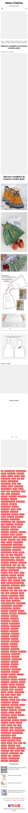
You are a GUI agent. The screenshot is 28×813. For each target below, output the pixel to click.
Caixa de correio (9, 524)
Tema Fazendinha (20, 748)
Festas (10, 572)
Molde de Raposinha (16, 659)
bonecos (22, 514)
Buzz (14, 521)
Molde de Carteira (5, 628)
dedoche (15, 552)
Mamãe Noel (4, 595)
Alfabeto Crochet (11, 473)
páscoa (16, 697)
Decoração (9, 542)
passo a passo (5, 699)
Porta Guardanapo (5, 715)
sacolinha (4, 740)
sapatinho (10, 743)
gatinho (3, 582)
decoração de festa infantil (18, 547)
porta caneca (4, 710)
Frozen (10, 580)
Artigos (13, 483)
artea (22, 478)
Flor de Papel (20, 575)
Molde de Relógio (5, 661)
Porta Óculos (21, 715)
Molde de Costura (14, 636)
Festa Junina (4, 572)
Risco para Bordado (6, 738)
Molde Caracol (5, 610)
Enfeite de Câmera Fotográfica (8, 560)
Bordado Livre (10, 516)
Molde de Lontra (22, 651)
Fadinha (3, 567)
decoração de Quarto (6, 549)
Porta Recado (15, 720)
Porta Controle (22, 710)
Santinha (3, 743)
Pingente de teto (14, 704)
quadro (19, 725)
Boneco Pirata (15, 514)
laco (25, 590)
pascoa (10, 697)
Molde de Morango (6, 654)
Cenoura (12, 534)
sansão (18, 740)
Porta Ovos (4, 717)
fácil (23, 565)
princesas (9, 725)
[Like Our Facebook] (9, 805)
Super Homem (12, 745)
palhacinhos (4, 697)
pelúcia (18, 699)
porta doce (11, 712)
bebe (8, 491)
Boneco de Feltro (14, 511)
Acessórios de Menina (9, 471)
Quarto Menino (5, 730)
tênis (12, 750)
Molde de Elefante (5, 641)
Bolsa (3, 493)
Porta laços (13, 715)
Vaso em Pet (4, 758)
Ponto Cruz (17, 707)
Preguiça (3, 725)
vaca (10, 755)
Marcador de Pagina (13, 595)
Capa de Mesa (22, 532)
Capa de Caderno (14, 529)
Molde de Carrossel (15, 626)
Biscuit (23, 491)
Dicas (3, 554)
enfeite (23, 557)
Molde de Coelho (15, 633)
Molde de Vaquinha (16, 669)
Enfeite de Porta (13, 562)
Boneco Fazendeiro (6, 514)
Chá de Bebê (19, 534)
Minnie (22, 598)
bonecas (13, 509)
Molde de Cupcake (5, 638)
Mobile (3, 600)
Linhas (7, 593)
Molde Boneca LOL (21, 603)
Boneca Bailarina (12, 496)
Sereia (15, 743)
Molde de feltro (5, 643)
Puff (15, 725)
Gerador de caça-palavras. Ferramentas (15, 582)
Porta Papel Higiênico (6, 720)
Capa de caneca (5, 532)
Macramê (21, 593)
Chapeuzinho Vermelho (6, 537)
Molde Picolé (14, 679)
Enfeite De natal (5, 562)
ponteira (3, 707)
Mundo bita (10, 692)
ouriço (18, 694)
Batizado (21, 488)
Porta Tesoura (4, 722)
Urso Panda (4, 755)
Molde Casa (21, 610)
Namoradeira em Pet (19, 692)
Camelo (19, 527)
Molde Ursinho (21, 687)
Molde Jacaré (12, 674)
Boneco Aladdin (5, 511)
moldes (11, 689)
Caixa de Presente (5, 527)
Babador (10, 486)
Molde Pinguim (22, 679)
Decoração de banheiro (6, 544)
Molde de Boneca (14, 618)
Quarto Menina (18, 727)
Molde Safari (4, 684)
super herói (4, 745)
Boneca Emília (13, 499)
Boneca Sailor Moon (6, 506)
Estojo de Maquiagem (6, 565)
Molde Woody (4, 689)
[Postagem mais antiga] (16, 437)
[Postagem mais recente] (12, 437)
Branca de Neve (5, 519)
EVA (19, 565)
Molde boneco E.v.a (18, 605)
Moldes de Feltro (18, 689)
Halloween (10, 588)
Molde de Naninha (15, 654)
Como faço (4, 539)
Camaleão (13, 527)
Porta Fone (18, 712)
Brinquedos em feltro (6, 521)
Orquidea (13, 694)
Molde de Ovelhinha (6, 656)
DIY (7, 554)
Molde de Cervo (5, 631)
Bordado (3, 516)
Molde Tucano (5, 687)
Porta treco (12, 722)
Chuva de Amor (22, 537)
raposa (11, 730)
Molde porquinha (5, 682)
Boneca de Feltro (21, 496)
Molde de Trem (14, 666)
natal (3, 694)
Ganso (23, 580)
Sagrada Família (11, 740)
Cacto (3, 524)
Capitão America (5, 534)
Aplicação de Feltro (6, 478)
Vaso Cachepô (16, 755)
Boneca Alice (4, 496)
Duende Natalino (5, 557)
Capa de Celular (14, 532)
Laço (3, 593)
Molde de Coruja (5, 636)
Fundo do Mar (17, 580)
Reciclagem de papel (6, 732)
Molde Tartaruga (20, 684)
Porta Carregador (12, 710)
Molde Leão (4, 677)
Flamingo (16, 572)
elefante (17, 557)
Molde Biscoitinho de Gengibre (8, 603)
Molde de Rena (14, 661)
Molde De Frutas (13, 643)
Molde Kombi (20, 674)
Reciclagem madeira (6, 735)
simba (20, 743)
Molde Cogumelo (16, 600)
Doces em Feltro (18, 554)
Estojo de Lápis (22, 562)
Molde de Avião (14, 616)
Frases (20, 577)
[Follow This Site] (15, 805)
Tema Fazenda (12, 748)
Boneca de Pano (5, 499)
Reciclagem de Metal (19, 730)
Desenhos (21, 552)
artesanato (4, 481)
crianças (24, 539)
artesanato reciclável (6, 483)
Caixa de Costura (18, 524)
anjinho (22, 476)
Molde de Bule (5, 623)
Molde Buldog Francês (6, 608)
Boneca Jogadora (20, 501)
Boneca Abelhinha (15, 493)
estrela (14, 565)
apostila (13, 478)
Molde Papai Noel (12, 677)
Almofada (10, 476)
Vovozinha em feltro (14, 760)
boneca (7, 493)
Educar (12, 557)
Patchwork (12, 699)
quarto (11, 727)
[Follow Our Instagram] (12, 805)
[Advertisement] (14, 25)
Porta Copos (4, 712)
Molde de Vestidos (5, 671)
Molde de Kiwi (13, 651)
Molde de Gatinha (5, 649)
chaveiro (15, 537)
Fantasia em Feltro (11, 567)
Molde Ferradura (15, 671)
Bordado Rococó (19, 516)
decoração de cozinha (6, 547)
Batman (3, 491)
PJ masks (22, 704)
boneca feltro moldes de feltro (8, 501)
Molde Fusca (4, 674)
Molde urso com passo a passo (14, 775)
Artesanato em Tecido (13, 481)
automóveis (4, 486)
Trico (22, 750)
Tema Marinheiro (5, 750)
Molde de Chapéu (14, 631)
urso (21, 753)
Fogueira (3, 577)
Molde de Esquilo (15, 641)
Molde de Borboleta (6, 621)
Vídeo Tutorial (4, 760)
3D (2, 471)
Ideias (15, 590)
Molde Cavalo (4, 613)
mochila (8, 600)
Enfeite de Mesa (19, 560)
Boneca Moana (13, 504)
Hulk (11, 590)
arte (18, 478)
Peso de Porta (15, 702)
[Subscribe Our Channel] (18, 805)
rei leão (13, 735)
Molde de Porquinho (6, 659)
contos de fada (12, 539)
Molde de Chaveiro (5, 633)
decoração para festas (6, 552)
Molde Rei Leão (14, 682)
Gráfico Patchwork (15, 585)
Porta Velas (19, 722)
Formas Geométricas (12, 577)
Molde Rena (22, 682)
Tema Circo (4, 748)
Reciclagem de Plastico (17, 732)
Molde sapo (11, 684)
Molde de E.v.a (15, 638)
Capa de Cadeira (5, 529)
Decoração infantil (16, 549)
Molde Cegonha (13, 613)
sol (24, 743)
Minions (16, 598)
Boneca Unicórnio (5, 509)
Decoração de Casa (18, 544)
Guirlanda (4, 588)
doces (11, 554)
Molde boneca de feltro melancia (15, 783)
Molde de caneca (5, 626)
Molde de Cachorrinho (14, 623)
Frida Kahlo (4, 580)
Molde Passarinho (5, 679)
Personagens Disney (6, 702)
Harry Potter (17, 588)
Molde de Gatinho (15, 649)
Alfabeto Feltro (20, 473)
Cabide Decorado (20, 521)
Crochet (3, 542)
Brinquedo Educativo (14, 519)
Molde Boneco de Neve (6, 605)
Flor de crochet (5, 575)
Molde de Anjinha (5, 616)
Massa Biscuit (4, 598)
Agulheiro (4, 473)
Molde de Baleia (5, 618)
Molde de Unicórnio (6, 669)
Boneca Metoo (5, 504)
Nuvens (7, 694)
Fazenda (19, 567)
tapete (18, 745)
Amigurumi (16, 476)
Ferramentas (4, 570)
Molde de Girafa (5, 651)
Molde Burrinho (16, 608)
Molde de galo (14, 646)
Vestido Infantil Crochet (14, 758)
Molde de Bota (15, 621)
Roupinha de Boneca (16, 738)
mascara (21, 595)
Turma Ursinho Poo (14, 753)
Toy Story (17, 750)
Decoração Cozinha (18, 542)
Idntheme (14, 810)
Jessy (20, 590)
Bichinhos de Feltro (15, 491)
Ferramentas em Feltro (13, 570)
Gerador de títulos (5, 585)
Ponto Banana (10, 707)
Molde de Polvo (15, 656)
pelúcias (24, 699)
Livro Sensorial (14, 593)
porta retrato (23, 720)
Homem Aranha (5, 590)
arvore (19, 483)
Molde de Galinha (22, 613)
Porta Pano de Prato (12, 717)
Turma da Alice (5, 753)
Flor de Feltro (13, 575)
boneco (18, 509)
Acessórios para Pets (21, 471)
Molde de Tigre (14, 664)
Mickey (11, 598)
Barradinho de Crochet (6, 488)
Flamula (22, 572)
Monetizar (4, 692)
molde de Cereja (14, 628)
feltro (24, 567)
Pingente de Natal (5, 704)
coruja (18, 539)
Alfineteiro (4, 476)
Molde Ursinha (13, 687)
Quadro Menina (5, 727)
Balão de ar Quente (18, 486)
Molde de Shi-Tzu (5, 664)
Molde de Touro (5, 666)
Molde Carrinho (13, 610)
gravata (22, 585)
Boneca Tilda (15, 506)
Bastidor (15, 488)
